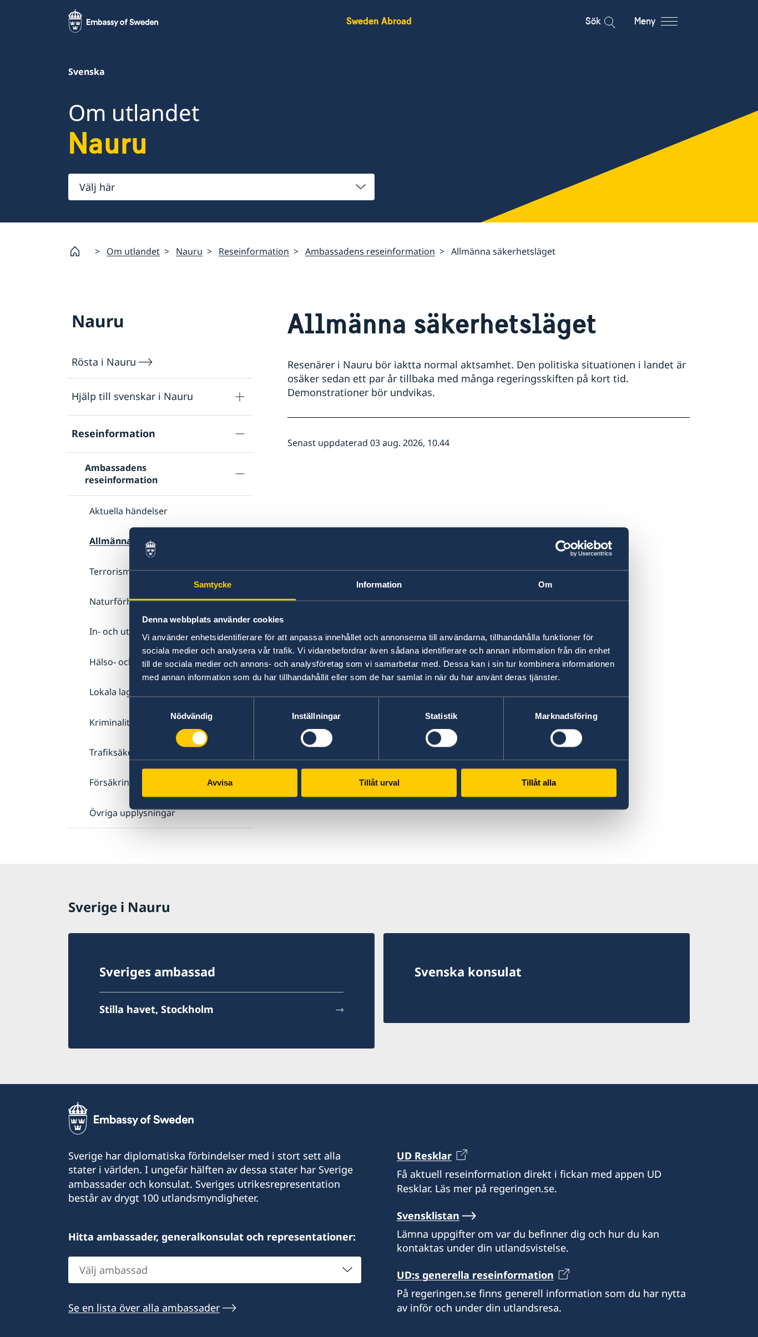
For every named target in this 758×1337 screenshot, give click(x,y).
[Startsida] (79, 251)
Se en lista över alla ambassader (144, 1307)
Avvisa (220, 782)
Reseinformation (254, 251)
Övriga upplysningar (132, 813)
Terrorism (110, 571)
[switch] (316, 738)
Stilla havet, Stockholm (156, 1009)
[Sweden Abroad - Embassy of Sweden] (123, 21)
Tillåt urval (379, 782)
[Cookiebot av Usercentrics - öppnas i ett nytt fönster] (567, 548)
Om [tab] (545, 584)
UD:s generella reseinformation (475, 1275)
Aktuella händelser (128, 511)
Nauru (189, 251)
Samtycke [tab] (213, 584)
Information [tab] (379, 584)
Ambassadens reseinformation (370, 251)
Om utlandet (133, 251)
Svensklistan (428, 1215)
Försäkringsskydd (126, 782)
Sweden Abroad (379, 20)
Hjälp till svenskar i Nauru (132, 396)
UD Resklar (424, 1155)
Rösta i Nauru (104, 361)
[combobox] (221, 187)
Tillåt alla (539, 782)
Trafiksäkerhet (119, 752)
